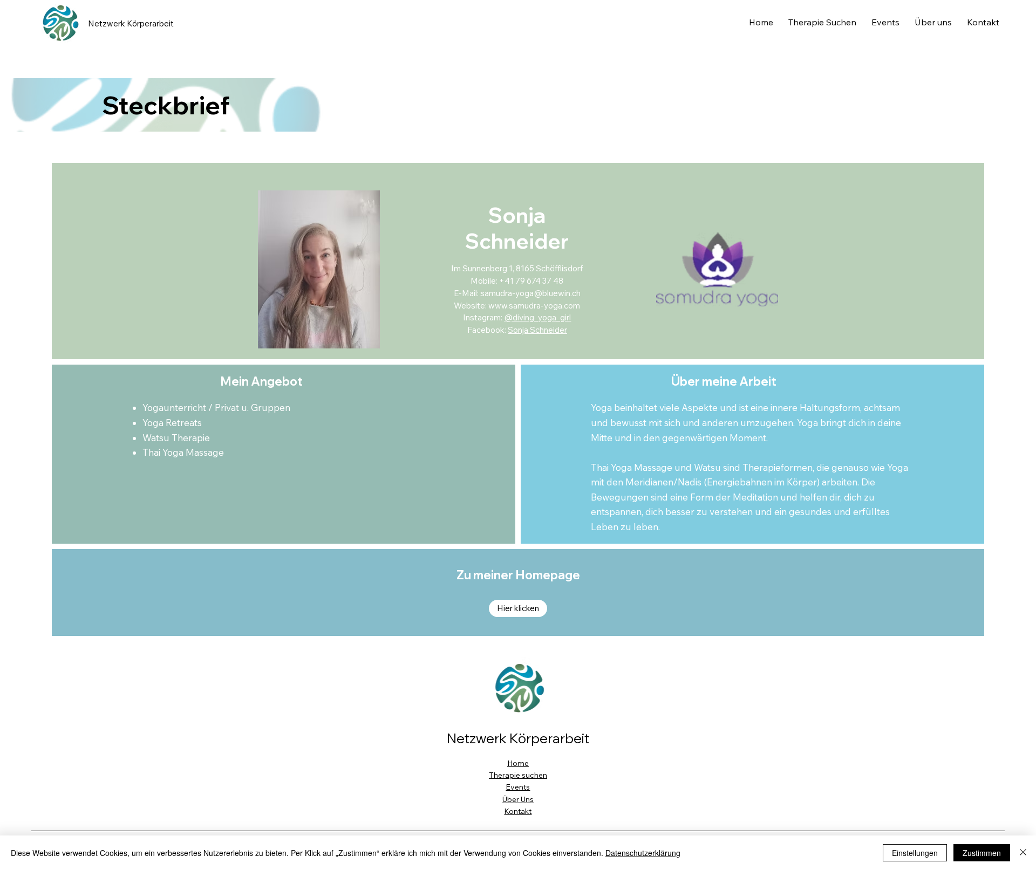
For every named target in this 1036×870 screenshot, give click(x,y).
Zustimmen (982, 852)
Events (518, 787)
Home (518, 763)
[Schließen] (1023, 852)
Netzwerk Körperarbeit (131, 23)
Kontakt (517, 811)
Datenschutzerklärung (642, 852)
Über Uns (518, 799)
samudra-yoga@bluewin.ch (530, 293)
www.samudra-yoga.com (534, 305)
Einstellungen (915, 852)
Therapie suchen (518, 775)
